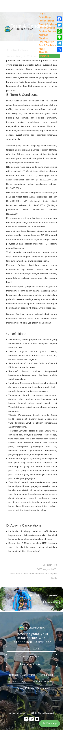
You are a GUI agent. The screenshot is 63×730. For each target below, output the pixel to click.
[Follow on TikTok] (31, 719)
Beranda (14, 675)
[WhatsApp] (59, 31)
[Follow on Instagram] (26, 719)
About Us (25, 681)
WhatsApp (53, 602)
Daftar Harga (28, 675)
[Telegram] (59, 43)
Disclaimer (43, 688)
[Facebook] (59, 19)
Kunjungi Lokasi (31, 664)
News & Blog (46, 675)
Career (13, 681)
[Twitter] (59, 25)
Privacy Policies (25, 688)
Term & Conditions (43, 681)
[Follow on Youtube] (37, 719)
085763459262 (31, 648)
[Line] (59, 37)
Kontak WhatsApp (31, 656)
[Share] (59, 49)
